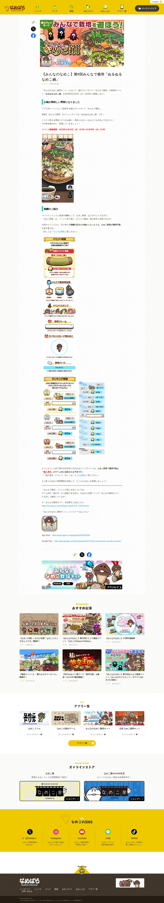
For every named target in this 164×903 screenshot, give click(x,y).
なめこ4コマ (88, 11)
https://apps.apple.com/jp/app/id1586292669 (71, 535)
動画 (71, 11)
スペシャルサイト (33, 734)
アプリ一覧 (121, 11)
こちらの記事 (57, 232)
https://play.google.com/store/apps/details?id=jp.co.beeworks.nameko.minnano (87, 541)
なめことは (105, 11)
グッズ (54, 11)
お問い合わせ (27, 891)
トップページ (25, 889)
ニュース (38, 11)
